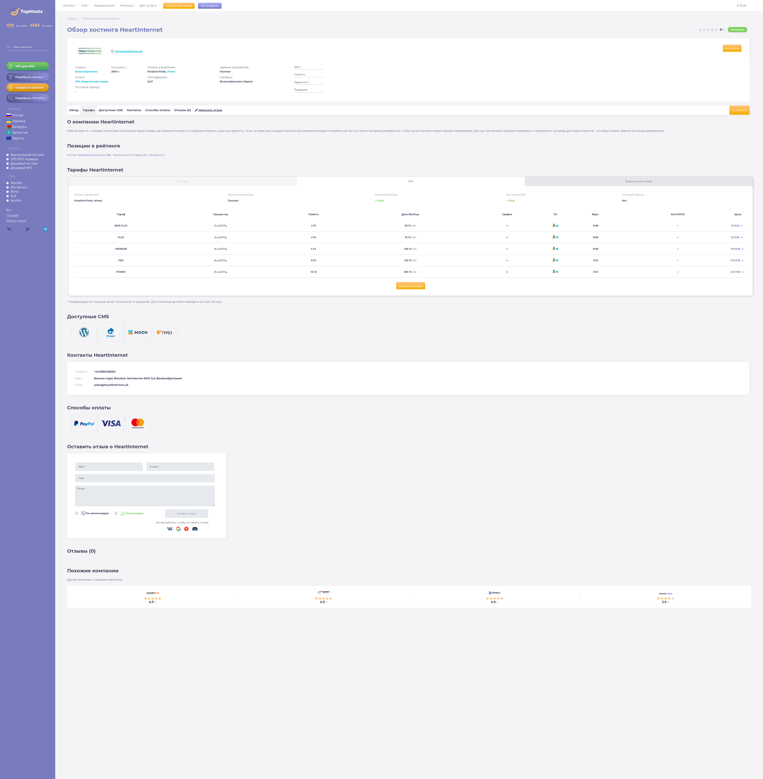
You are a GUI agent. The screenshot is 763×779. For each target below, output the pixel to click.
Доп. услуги (148, 5)
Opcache (154, 155)
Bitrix (14, 191)
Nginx (138, 155)
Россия (17, 115)
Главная (72, 18)
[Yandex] (188, 529)
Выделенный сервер (94, 81)
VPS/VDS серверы (24, 159)
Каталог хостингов (179, 6)
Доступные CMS (111, 110)
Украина (18, 121)
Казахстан (20, 132)
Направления (104, 5)
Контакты (134, 110)
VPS (77, 81)
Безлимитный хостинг (92, 155)
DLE (13, 196)
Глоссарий (12, 215)
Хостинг (69, 5)
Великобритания (86, 71)
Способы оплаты (157, 110)
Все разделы (209, 6)
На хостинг (732, 48)
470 (10, 25)
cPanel (171, 71)
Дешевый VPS (21, 168)
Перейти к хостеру (410, 285)
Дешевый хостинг (24, 163)
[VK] (171, 529)
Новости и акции (16, 220)
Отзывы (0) (182, 110)
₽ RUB (741, 5)
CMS (84, 5)
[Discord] (195, 529)
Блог (9, 209)
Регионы (126, 5)
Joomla (16, 200)
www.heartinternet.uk (128, 51)
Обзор (74, 110)
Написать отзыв (210, 110)
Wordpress (19, 187)
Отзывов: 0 (737, 29)
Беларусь (19, 126)
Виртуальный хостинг (27, 154)
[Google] (180, 529)
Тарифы (89, 110)
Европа (18, 138)
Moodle (16, 183)
